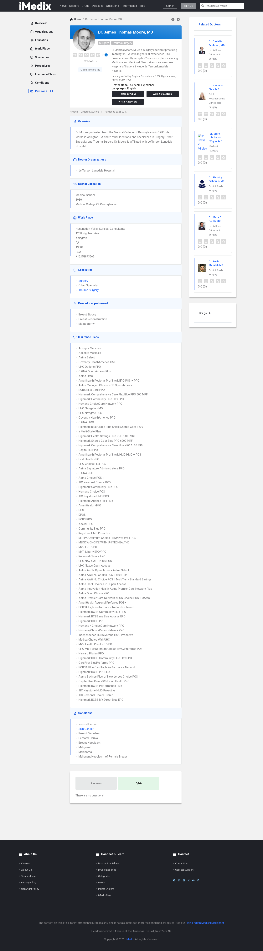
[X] (188, 880)
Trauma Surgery (122, 43)
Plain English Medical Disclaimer (205, 922)
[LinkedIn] (184, 880)
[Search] (203, 6)
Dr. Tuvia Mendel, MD (216, 263)
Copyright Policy (30, 888)
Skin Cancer (86, 729)
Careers (25, 863)
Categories (104, 876)
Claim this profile (90, 69)
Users (101, 882)
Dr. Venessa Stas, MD (216, 87)
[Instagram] (179, 880)
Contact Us (181, 863)
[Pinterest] (198, 880)
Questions (112, 5)
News (63, 5)
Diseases (97, 5)
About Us (26, 869)
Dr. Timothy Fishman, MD (216, 179)
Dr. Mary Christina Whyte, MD (215, 137)
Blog (142, 5)
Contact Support (184, 869)
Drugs (85, 5)
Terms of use (28, 876)
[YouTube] (193, 880)
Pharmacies (129, 5)
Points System (106, 888)
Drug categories (107, 869)
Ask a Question (162, 93)
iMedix (130, 939)
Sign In (170, 5)
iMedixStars (104, 895)
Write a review (127, 101)
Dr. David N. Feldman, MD (217, 43)
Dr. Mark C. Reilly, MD (215, 219)
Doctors (74, 5)
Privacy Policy (28, 882)
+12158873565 (127, 93)
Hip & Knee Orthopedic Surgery (215, 54)
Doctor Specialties (108, 863)
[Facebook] (174, 880)
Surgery (104, 43)
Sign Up (188, 5)
